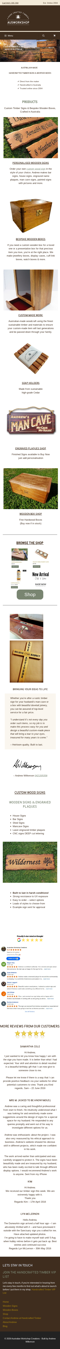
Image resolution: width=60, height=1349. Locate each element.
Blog (5, 1326)
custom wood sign (36, 169)
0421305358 (41, 775)
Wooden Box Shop (31, 513)
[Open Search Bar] (43, 36)
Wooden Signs (10, 1306)
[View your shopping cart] (54, 36)
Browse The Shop (30, 542)
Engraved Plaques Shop (30, 448)
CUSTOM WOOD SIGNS (30, 792)
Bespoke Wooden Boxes (30, 239)
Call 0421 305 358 (10, 3)
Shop (30, 594)
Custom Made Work (30, 315)
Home (6, 1302)
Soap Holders (31, 382)
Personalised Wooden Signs (31, 162)
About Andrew (10, 1322)
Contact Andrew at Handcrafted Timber (22, 1318)
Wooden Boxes (10, 1310)
